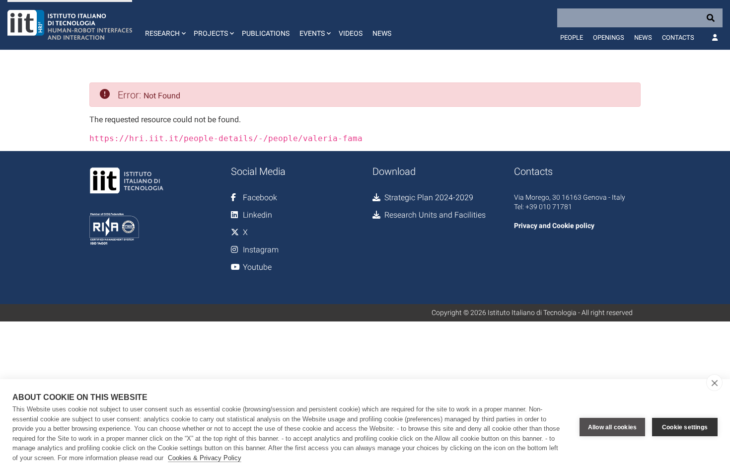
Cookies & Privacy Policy (204, 458)
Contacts (678, 37)
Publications (266, 33)
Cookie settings (685, 427)
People (571, 37)
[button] (164, 25)
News (381, 33)
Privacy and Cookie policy (554, 226)
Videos (351, 33)
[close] (714, 382)
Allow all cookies (612, 427)
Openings (608, 37)
